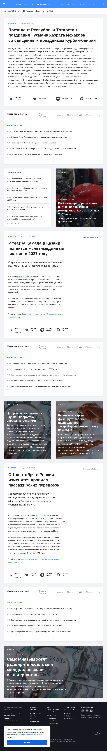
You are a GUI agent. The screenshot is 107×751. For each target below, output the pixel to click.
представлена (22, 277)
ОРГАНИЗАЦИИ (52, 720)
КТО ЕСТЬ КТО (51, 715)
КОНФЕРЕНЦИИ (69, 718)
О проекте (34, 707)
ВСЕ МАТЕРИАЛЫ (35, 713)
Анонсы (7, 11)
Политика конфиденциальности (11, 720)
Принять (27, 742)
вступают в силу (43, 515)
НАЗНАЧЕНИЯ (51, 718)
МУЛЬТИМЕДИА (35, 721)
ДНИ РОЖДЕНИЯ (52, 723)
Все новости (13, 223)
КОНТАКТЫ (33, 710)
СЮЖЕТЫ (33, 716)
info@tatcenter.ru (87, 707)
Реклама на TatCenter (91, 237)
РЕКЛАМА (67, 713)
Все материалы (43, 4)
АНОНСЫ (67, 716)
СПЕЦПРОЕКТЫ (69, 710)
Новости (12, 23)
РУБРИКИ (33, 718)
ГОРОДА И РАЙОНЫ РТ (53, 711)
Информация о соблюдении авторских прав (14, 714)
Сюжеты (29, 4)
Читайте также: (15, 125)
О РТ (48, 707)
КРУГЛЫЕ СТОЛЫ (70, 707)
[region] (27, 736)
